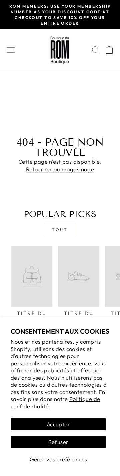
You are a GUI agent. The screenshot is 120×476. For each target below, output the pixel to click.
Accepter (58, 424)
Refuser (58, 441)
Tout (60, 229)
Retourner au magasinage (60, 169)
